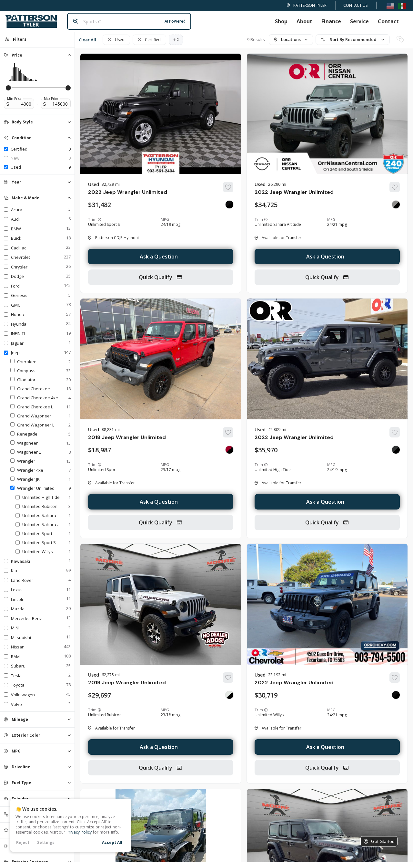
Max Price (51, 98)
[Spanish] (402, 5)
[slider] (8, 88)
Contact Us (355, 5)
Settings (46, 842)
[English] (390, 5)
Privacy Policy (79, 832)
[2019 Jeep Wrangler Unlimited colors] (229, 695)
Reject (22, 842)
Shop (281, 21)
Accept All (112, 842)
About (304, 21)
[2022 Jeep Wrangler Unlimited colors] (229, 204)
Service (359, 21)
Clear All (87, 40)
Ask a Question (159, 256)
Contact (388, 21)
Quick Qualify (156, 277)
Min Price (14, 98)
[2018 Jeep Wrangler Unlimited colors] (229, 450)
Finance (331, 21)
